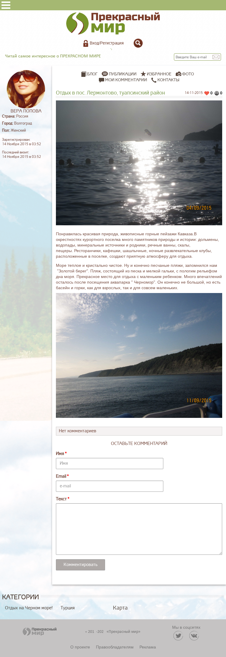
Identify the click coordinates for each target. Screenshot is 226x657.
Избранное (159, 74)
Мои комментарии (125, 79)
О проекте (80, 647)
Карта (120, 608)
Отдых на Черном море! (29, 608)
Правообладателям (115, 647)
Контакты (168, 79)
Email (61, 476)
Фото (188, 74)
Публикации (123, 74)
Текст (61, 499)
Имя (60, 453)
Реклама (147, 647)
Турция (68, 608)
